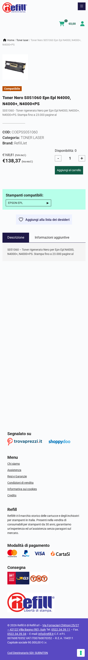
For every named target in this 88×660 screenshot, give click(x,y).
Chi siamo (13, 463)
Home (10, 40)
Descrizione (15, 237)
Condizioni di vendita (20, 482)
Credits (11, 495)
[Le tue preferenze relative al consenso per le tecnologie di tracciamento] (81, 653)
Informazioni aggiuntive (52, 237)
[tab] (15, 237)
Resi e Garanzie (17, 476)
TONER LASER (22, 40)
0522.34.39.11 (60, 629)
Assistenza (14, 470)
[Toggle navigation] (82, 6)
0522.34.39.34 (16, 633)
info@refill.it (46, 633)
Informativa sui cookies (22, 489)
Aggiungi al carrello (69, 170)
